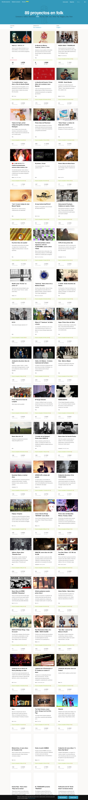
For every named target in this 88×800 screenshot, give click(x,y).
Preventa (24, 1)
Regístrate (72, 2)
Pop (58, 16)
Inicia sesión (65, 2)
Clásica (25, 16)
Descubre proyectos (6, 1)
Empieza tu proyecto (16, 1)
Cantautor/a (19, 16)
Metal (54, 16)
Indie (46, 16)
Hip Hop (42, 16)
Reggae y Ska (64, 16)
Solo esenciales (63, 797)
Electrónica (32, 16)
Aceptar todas (73, 797)
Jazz (50, 16)
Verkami (44, 2)
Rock (70, 16)
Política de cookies (31, 798)
